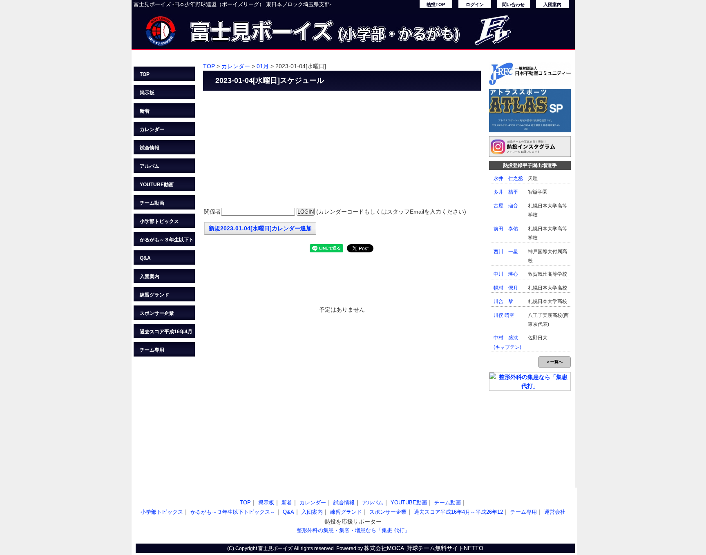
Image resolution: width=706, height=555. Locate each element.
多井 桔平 (506, 192)
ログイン (475, 4)
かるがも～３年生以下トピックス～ (167, 241)
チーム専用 (152, 350)
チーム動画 (152, 203)
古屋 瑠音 (506, 206)
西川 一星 (506, 251)
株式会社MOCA (384, 548)
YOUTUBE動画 (157, 184)
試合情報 (149, 148)
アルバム (149, 166)
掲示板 (147, 93)
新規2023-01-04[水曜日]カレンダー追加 (260, 228)
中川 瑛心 (506, 274)
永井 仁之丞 (508, 178)
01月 (263, 66)
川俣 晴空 (504, 315)
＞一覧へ (554, 361)
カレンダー (152, 129)
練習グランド (154, 295)
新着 (145, 111)
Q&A (145, 258)
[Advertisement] (342, 150)
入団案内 (552, 4)
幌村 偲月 (506, 288)
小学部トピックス (159, 221)
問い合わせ (513, 4)
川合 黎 (503, 301)
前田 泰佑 (506, 229)
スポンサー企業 (157, 313)
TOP (145, 74)
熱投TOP (436, 4)
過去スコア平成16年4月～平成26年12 (166, 333)
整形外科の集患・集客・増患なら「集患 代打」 (353, 530)
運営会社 (554, 512)
